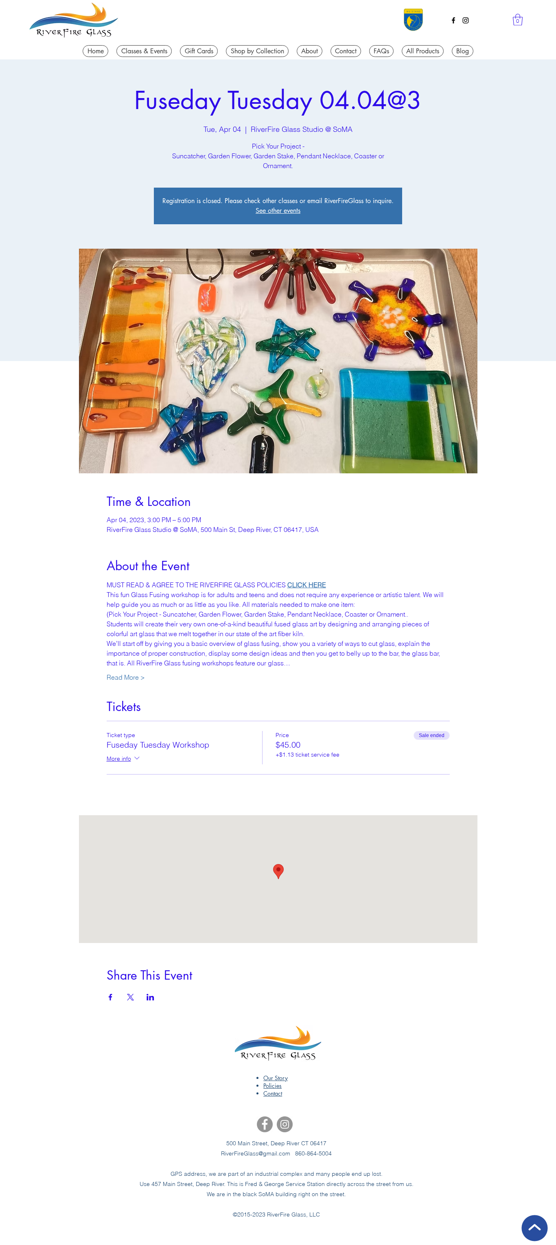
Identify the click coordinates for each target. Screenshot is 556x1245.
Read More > (126, 677)
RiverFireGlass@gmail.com (255, 1153)
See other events (278, 210)
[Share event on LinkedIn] (150, 997)
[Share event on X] (130, 997)
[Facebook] (453, 20)
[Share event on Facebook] (110, 997)
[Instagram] (466, 20)
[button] (518, 20)
